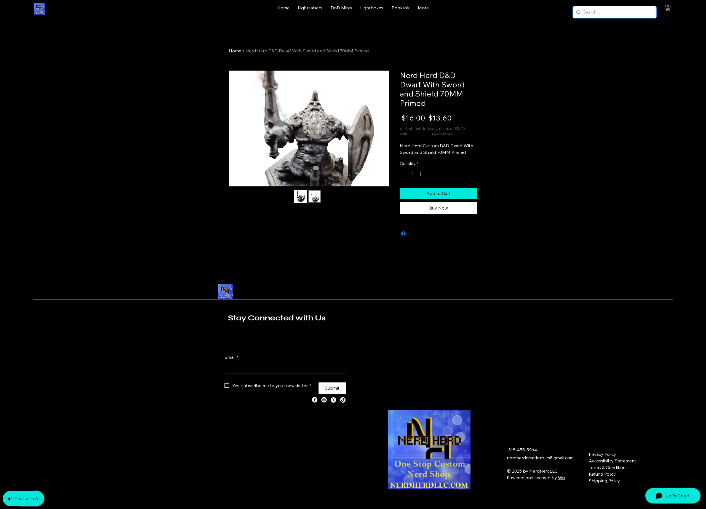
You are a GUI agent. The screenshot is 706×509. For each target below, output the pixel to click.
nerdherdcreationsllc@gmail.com (540, 457)
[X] (333, 400)
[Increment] (421, 174)
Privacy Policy (602, 454)
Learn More (442, 134)
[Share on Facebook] (403, 233)
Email (231, 357)
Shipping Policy (604, 480)
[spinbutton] (413, 174)
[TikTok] (342, 400)
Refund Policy (602, 474)
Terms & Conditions (608, 467)
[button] (668, 8)
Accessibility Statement (612, 461)
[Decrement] (404, 174)
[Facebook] (314, 400)
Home (235, 50)
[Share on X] (414, 233)
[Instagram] (324, 400)
